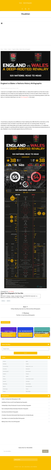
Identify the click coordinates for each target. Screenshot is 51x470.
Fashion (4, 373)
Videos (4, 391)
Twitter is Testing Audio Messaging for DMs (11, 399)
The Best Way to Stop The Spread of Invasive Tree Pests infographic (16, 405)
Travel (27, 388)
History (3, 300)
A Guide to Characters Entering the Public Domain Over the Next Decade (17, 415)
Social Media (28, 383)
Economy (5, 368)
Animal (4, 361)
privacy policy (17, 459)
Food (4, 376)
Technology (5, 388)
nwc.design (11, 291)
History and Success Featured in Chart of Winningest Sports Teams (25, 335)
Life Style (27, 381)
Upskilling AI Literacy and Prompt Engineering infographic (14, 402)
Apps (27, 361)
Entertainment (5, 371)
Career (27, 363)
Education (28, 368)
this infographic (24, 97)
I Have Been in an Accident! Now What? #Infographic (13, 418)
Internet (4, 381)
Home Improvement (30, 378)
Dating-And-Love (29, 366)
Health (27, 376)
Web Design (28, 391)
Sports (8, 300)
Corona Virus (5, 366)
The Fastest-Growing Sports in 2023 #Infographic (41, 335)
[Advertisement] (25, 35)
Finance (27, 373)
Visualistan (26, 466)
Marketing (5, 383)
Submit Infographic (27, 3)
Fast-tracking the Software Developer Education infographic (15, 408)
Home (20, 3)
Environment (28, 371)
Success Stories (29, 386)
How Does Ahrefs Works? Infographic (10, 411)
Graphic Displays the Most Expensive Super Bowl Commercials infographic (7, 335)
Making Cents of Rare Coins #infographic (11, 421)
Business (4, 363)
